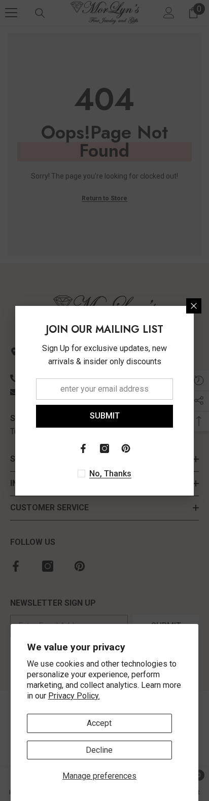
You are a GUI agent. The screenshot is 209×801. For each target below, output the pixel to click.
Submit (105, 416)
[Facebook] (83, 448)
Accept (99, 723)
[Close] (193, 306)
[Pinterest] (125, 448)
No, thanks (110, 473)
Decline (99, 750)
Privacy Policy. (74, 696)
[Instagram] (104, 448)
